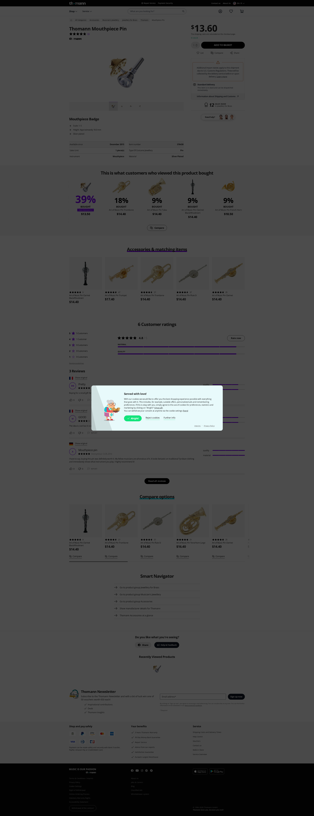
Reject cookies (153, 417)
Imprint (197, 426)
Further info (169, 417)
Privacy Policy (209, 426)
